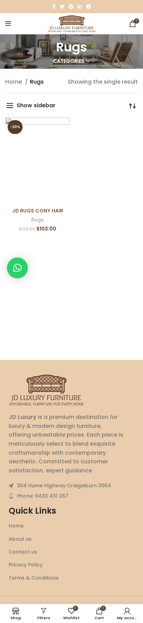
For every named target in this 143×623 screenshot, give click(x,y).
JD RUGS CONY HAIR (37, 210)
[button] (17, 268)
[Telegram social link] (88, 6)
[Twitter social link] (62, 6)
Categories (68, 61)
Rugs (37, 219)
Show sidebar (36, 105)
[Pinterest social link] (71, 6)
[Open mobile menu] (8, 24)
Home (14, 82)
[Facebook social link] (54, 6)
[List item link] (71, 496)
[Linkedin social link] (80, 6)
